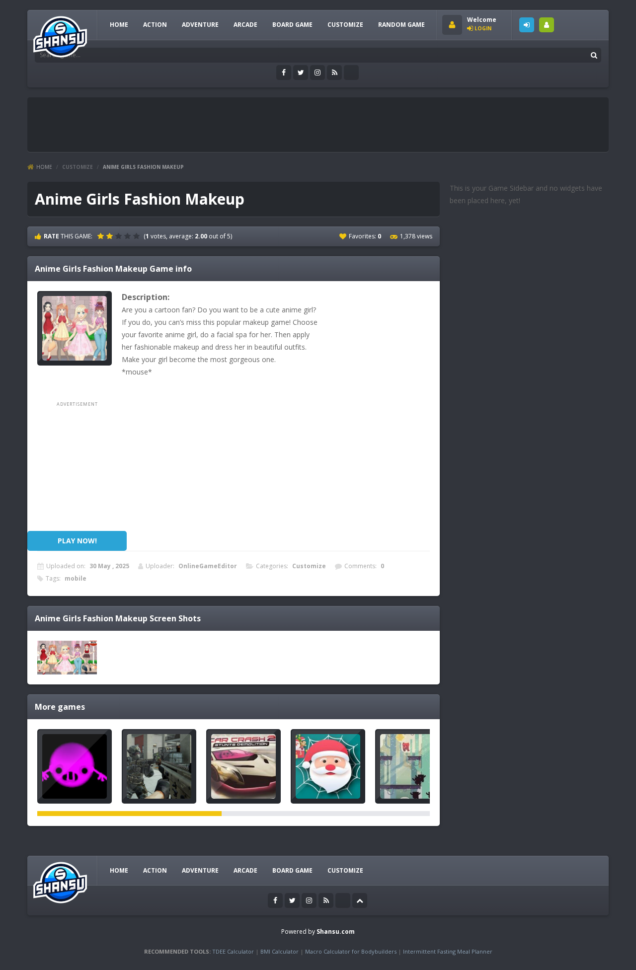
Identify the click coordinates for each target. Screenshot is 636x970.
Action (155, 24)
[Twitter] (300, 72)
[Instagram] (317, 72)
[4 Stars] (128, 236)
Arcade (245, 24)
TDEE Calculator (233, 951)
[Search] (594, 55)
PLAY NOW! (77, 540)
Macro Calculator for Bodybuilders (351, 951)
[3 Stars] (119, 236)
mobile (75, 578)
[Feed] (334, 72)
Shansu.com (336, 931)
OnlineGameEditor (207, 566)
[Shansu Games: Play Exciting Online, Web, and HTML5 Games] (60, 34)
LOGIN (526, 24)
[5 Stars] (137, 236)
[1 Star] (101, 236)
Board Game (292, 24)
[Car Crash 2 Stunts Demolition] (243, 766)
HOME (119, 24)
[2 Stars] (110, 236)
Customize (345, 24)
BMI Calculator (279, 951)
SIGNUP (546, 24)
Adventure (200, 24)
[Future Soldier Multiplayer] (159, 766)
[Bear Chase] (412, 766)
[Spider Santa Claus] (328, 766)
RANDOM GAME (401, 24)
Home (44, 166)
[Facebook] (283, 72)
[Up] (359, 900)
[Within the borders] (74, 766)
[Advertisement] (213, 124)
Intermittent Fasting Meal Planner (447, 951)
